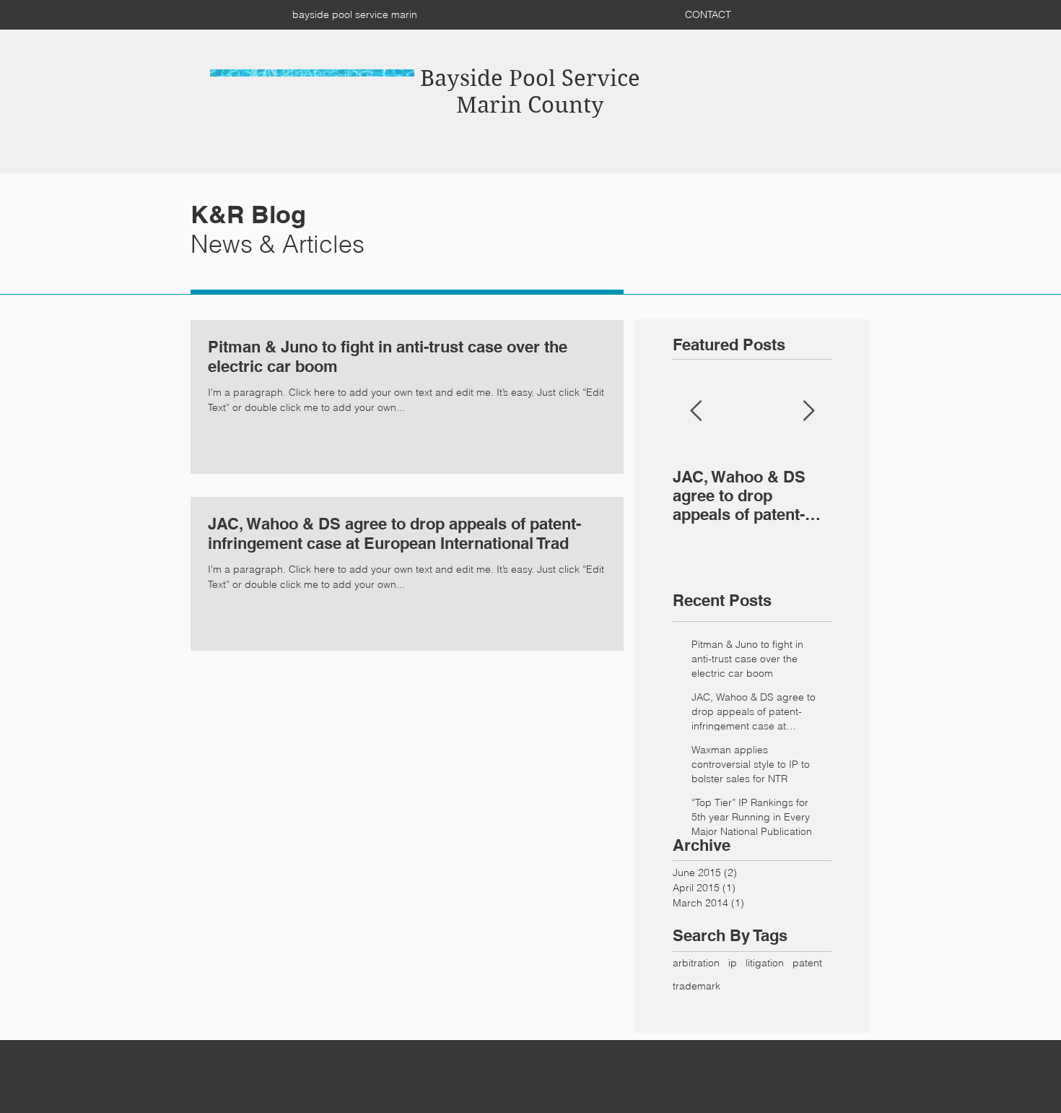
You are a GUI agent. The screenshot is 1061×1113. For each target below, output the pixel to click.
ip (732, 962)
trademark (696, 985)
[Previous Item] (695, 411)
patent (807, 962)
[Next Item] (808, 411)
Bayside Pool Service (530, 78)
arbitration (696, 962)
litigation (765, 962)
